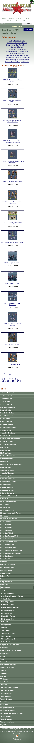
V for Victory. (5, 702)
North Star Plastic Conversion (11, 550)
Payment (19, 18)
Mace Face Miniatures (8, 501)
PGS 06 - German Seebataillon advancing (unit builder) (12, 141)
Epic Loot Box (5, 450)
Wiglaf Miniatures (6, 725)
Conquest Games (6, 424)
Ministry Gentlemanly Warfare (10, 513)
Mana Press (4, 504)
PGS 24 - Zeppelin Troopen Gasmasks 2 (12, 324)
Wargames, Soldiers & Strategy (11, 713)
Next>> (10, 374)
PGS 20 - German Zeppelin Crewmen (12, 242)
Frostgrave (4, 461)
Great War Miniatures (7, 479)
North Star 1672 (6, 522)
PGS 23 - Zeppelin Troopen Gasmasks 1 (12, 304)
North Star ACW (6, 530)
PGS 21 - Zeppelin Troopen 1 (12, 262)
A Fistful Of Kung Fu (7, 393)
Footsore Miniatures (7, 456)
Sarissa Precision (6, 662)
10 (18, 379)
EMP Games (4, 447)
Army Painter (5, 401)
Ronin (2, 656)
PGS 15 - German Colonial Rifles (12, 181)
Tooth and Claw (6, 696)
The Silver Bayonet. (7, 690)
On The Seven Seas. (7, 567)
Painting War (4, 576)
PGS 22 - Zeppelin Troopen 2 (12, 283)
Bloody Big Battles (7, 413)
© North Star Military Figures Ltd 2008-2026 (17, 729)
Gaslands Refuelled (7, 470)
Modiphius (4, 516)
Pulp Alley (4, 584)
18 (20, 381)
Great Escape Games (7, 476)
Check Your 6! (5, 418)
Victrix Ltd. (4, 705)
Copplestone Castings (8, 427)
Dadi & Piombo (5, 436)
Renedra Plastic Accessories (10, 650)
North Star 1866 (6, 527)
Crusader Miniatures (7, 433)
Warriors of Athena (7, 722)
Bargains (10, 20)
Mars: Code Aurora (7, 510)
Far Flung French (22, 45)
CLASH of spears (6, 416)
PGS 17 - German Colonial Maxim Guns (13, 222)
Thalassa (3, 685)
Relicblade (4, 647)
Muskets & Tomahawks (8, 519)
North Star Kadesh (7, 544)
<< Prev (4, 374)
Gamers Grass (5, 467)
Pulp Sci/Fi (24, 55)
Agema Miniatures (6, 396)
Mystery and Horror (12, 55)
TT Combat (4, 679)
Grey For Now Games (8, 481)
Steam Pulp (26, 57)
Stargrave (3, 673)
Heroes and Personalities (17, 49)
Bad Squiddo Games (7, 407)
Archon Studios (6, 398)
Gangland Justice (17, 47)
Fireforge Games (6, 453)
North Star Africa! (6, 533)
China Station (10, 45)
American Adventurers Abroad (17, 43)
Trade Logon (17, 739)
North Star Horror (6, 539)
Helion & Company (7, 493)
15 (13, 381)
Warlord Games (5, 716)
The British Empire (11, 60)
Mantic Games (5, 507)
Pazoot (2, 579)
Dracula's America (6, 441)
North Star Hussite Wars (9, 542)
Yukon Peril (25, 62)
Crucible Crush (5, 430)
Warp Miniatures (6, 719)
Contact (27, 18)
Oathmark (3, 562)
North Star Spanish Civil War (10, 553)
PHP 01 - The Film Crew (12, 344)
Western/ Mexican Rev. (12, 62)
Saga (2, 659)
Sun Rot (3, 676)
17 (18, 381)
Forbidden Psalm (6, 459)
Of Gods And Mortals (7, 564)
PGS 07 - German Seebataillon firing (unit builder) (13, 161)
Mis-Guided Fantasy (17, 53)
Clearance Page (6, 421)
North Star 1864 (6, 524)
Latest (17, 20)
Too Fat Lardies (6, 693)
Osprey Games (5, 573)
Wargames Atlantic (7, 707)
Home (4, 18)
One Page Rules (6, 570)
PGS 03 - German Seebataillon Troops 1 (12, 80)
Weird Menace (24, 60)
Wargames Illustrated (7, 710)
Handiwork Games (7, 490)
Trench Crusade (6, 699)
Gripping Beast (5, 484)
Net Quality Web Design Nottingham (17, 731)
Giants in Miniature (7, 473)
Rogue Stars (4, 653)
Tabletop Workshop (7, 682)
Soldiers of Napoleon (7, 667)
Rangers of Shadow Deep (9, 645)
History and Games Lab (8, 496)
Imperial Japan (24, 51)
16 (15, 381)
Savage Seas (9, 57)
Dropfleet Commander (8, 444)
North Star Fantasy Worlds (9, 536)
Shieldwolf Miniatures (8, 665)
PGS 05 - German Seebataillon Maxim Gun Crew (12, 121)
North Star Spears (6, 556)
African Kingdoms (19, 41)
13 (8, 381)
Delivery (11, 18)
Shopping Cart (17, 26)
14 (10, 381)
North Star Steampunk (8, 559)
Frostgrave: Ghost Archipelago (11, 464)
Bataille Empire (5, 410)
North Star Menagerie (8, 547)
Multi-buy (28, 30)
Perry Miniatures (6, 582)
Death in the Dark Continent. (10, 439)
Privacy (19, 733)
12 (5, 381)
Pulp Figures (5, 587)
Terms (23, 20)
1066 (10, 41)
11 (3, 381)
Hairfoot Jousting (6, 487)
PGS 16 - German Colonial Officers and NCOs (12, 202)
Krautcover (4, 499)
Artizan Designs (6, 404)
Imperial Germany (11, 51)
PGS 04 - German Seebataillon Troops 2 (12, 100)
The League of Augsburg (9, 687)
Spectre (3, 670)
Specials (18, 57)
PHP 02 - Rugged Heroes (12, 364)
